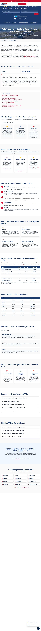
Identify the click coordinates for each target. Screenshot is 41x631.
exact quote (23, 264)
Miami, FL (17, 475)
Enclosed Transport (20, 159)
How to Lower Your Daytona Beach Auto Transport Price (11, 105)
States (5, 40)
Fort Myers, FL (5, 484)
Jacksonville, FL (18, 484)
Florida (8, 40)
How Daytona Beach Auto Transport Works (9, 98)
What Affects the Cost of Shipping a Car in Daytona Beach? (12, 99)
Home (2, 40)
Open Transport (7, 159)
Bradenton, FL (18, 478)
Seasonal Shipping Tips (6, 103)
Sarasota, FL (4, 478)
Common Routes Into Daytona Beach (8, 102)
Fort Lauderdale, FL (32, 481)
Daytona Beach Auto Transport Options (8, 96)
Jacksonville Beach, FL (32, 484)
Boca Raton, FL (31, 478)
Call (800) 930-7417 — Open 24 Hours (21, 1)
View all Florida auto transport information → (20, 487)
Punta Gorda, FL (31, 475)
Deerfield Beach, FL (19, 481)
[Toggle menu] (39, 4)
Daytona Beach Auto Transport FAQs (8, 106)
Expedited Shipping (34, 159)
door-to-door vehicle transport (30, 56)
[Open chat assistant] (38, 628)
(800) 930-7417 (17, 458)
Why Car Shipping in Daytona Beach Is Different (10, 95)
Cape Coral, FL (5, 481)
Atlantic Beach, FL (5, 475)
